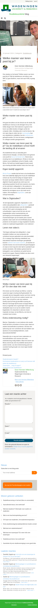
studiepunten (29, 135)
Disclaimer (14, 604)
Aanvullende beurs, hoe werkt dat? (14, 504)
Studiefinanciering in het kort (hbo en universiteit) (18, 500)
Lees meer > (6, 561)
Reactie (8, 404)
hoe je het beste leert (18, 157)
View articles (20, 381)
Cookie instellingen (32, 604)
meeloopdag (26, 133)
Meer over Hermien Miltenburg (24, 379)
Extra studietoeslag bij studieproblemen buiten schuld (20, 524)
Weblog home (28, 1)
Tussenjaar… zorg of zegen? (12, 365)
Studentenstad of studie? (10, 359)
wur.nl (35, 1)
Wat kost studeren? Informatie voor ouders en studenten (17, 510)
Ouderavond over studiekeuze (12, 367)
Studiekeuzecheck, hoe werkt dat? (14, 539)
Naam (7, 426)
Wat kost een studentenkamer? (12, 528)
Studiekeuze (27, 53)
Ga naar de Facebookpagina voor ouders (17, 485)
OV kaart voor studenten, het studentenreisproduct (18, 519)
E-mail (7, 433)
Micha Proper (7, 173)
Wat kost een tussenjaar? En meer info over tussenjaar (16, 533)
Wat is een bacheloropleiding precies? (15, 515)
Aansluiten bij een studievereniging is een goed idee (19, 543)
